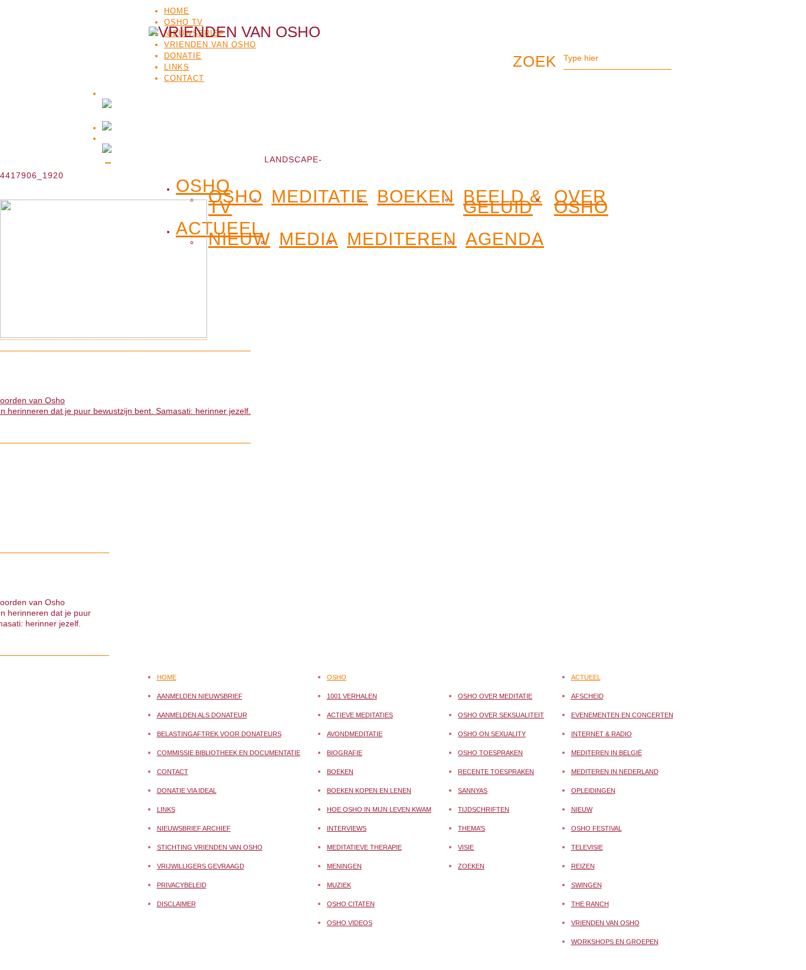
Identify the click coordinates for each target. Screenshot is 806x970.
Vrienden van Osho (605, 922)
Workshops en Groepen (614, 941)
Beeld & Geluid (502, 202)
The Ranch (590, 903)
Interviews (346, 828)
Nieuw (581, 809)
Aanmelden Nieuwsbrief (200, 696)
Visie (466, 847)
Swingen (586, 885)
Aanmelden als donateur (202, 714)
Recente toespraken (496, 771)
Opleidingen (593, 790)
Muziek (339, 885)
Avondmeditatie (354, 733)
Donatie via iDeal (187, 790)
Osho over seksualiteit (501, 714)
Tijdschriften (483, 809)
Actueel (586, 677)
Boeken (415, 196)
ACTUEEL (219, 226)
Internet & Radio (601, 733)
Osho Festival (596, 828)
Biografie (344, 752)
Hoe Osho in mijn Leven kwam (379, 809)
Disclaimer (176, 903)
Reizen (583, 866)
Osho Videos (349, 922)
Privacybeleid (182, 885)
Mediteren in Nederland (614, 771)
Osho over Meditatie (495, 696)
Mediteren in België (606, 752)
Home (176, 10)
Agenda (505, 239)
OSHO (203, 183)
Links (166, 809)
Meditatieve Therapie (364, 847)
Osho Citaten (351, 903)
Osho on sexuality (492, 733)
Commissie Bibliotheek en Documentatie (228, 752)
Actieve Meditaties (360, 714)
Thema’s (471, 828)
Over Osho (581, 202)
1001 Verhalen (352, 696)
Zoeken (471, 866)
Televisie (587, 847)
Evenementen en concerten (622, 714)
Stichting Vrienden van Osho (210, 847)
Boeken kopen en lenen (369, 790)
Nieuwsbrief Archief (194, 828)
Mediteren (402, 239)
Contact (172, 771)
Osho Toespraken (490, 752)
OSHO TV (183, 22)
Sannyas (472, 790)
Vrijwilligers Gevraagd (200, 866)
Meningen (344, 866)
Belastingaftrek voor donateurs (219, 733)
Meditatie (319, 196)
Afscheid (587, 696)
